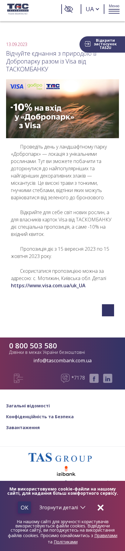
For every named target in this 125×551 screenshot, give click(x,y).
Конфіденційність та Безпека (40, 417)
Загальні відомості (28, 406)
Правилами (105, 535)
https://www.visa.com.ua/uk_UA (48, 285)
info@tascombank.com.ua (62, 360)
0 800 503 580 (33, 345)
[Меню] (114, 9)
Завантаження (23, 427)
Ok (24, 507)
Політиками (66, 542)
